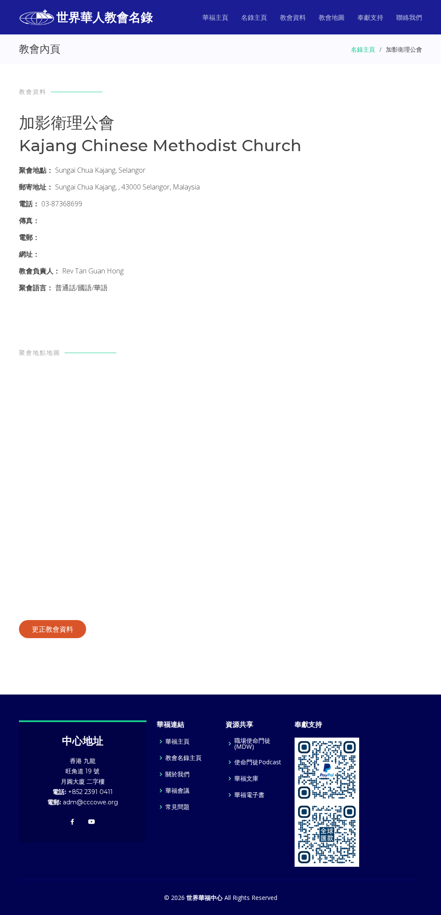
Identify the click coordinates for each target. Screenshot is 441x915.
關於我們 (177, 774)
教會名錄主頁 (183, 758)
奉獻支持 (370, 17)
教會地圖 (332, 17)
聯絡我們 (409, 17)
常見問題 (177, 807)
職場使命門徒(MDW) (252, 744)
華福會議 (177, 791)
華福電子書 (249, 795)
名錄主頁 (254, 17)
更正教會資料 (52, 629)
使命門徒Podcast (257, 762)
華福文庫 (246, 778)
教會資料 (293, 17)
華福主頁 (215, 17)
